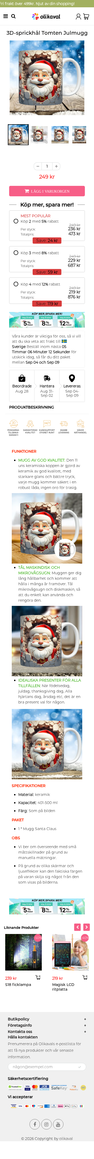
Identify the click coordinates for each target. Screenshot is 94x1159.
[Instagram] (46, 1124)
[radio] (47, 227)
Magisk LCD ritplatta (63, 987)
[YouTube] (58, 1124)
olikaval (66, 1138)
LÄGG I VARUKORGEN (50, 191)
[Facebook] (35, 1124)
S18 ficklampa (18, 984)
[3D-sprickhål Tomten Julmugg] (47, 78)
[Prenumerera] (79, 1067)
